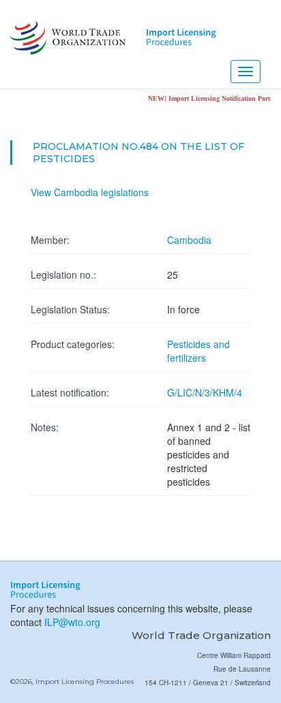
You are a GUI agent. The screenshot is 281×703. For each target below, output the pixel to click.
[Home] (66, 37)
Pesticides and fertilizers (198, 350)
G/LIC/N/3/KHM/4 (204, 392)
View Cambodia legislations (90, 192)
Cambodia (189, 240)
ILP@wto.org (72, 622)
